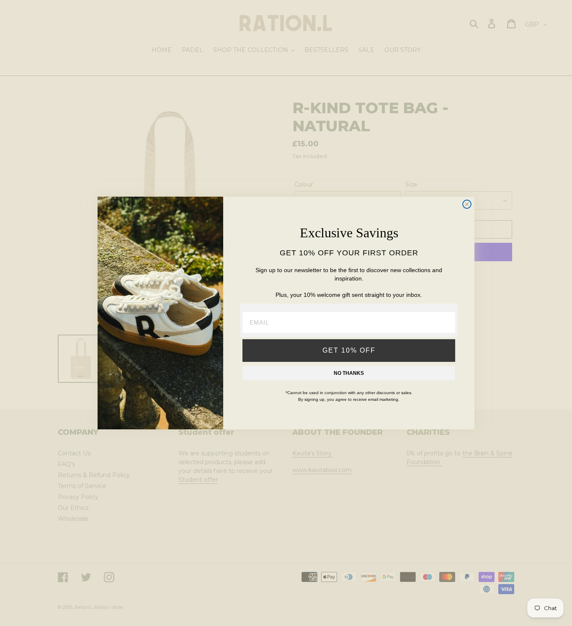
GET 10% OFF (349, 350)
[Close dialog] (467, 204)
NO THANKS (349, 373)
